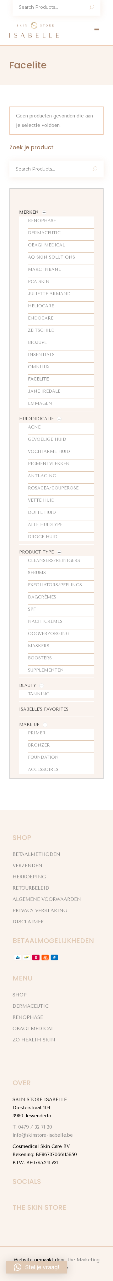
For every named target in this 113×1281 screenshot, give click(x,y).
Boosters (40, 658)
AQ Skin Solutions (51, 257)
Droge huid (42, 536)
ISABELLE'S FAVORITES (43, 709)
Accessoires (43, 769)
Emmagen (40, 403)
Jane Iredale (44, 391)
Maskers (38, 645)
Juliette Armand (49, 293)
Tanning (39, 694)
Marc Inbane (44, 269)
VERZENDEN (27, 865)
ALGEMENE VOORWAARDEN (47, 899)
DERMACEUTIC (31, 1006)
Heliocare (41, 306)
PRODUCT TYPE (36, 552)
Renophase (42, 220)
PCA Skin (39, 281)
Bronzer (39, 745)
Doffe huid (42, 512)
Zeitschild (41, 330)
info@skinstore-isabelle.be (43, 1135)
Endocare (40, 318)
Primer (37, 733)
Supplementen (46, 670)
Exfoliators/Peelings (55, 585)
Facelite (38, 379)
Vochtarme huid (49, 451)
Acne (34, 427)
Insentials (41, 354)
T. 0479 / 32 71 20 (32, 1127)
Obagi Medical (46, 245)
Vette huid (41, 500)
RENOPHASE (28, 1017)
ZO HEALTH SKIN (34, 1040)
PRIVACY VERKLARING (40, 910)
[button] (36, 1267)
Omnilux (39, 367)
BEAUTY (27, 685)
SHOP (20, 995)
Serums (37, 572)
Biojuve (37, 342)
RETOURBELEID (31, 888)
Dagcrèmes (42, 597)
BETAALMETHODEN (36, 854)
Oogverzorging (48, 633)
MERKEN (29, 212)
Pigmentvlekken (49, 463)
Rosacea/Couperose (53, 488)
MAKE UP (29, 724)
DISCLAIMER (28, 922)
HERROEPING (29, 877)
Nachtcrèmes (45, 621)
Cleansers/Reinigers (54, 560)
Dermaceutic (44, 233)
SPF (32, 609)
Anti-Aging (42, 476)
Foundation (43, 757)
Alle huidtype (45, 524)
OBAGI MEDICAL (33, 1028)
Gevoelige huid (47, 439)
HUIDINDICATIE (36, 418)
